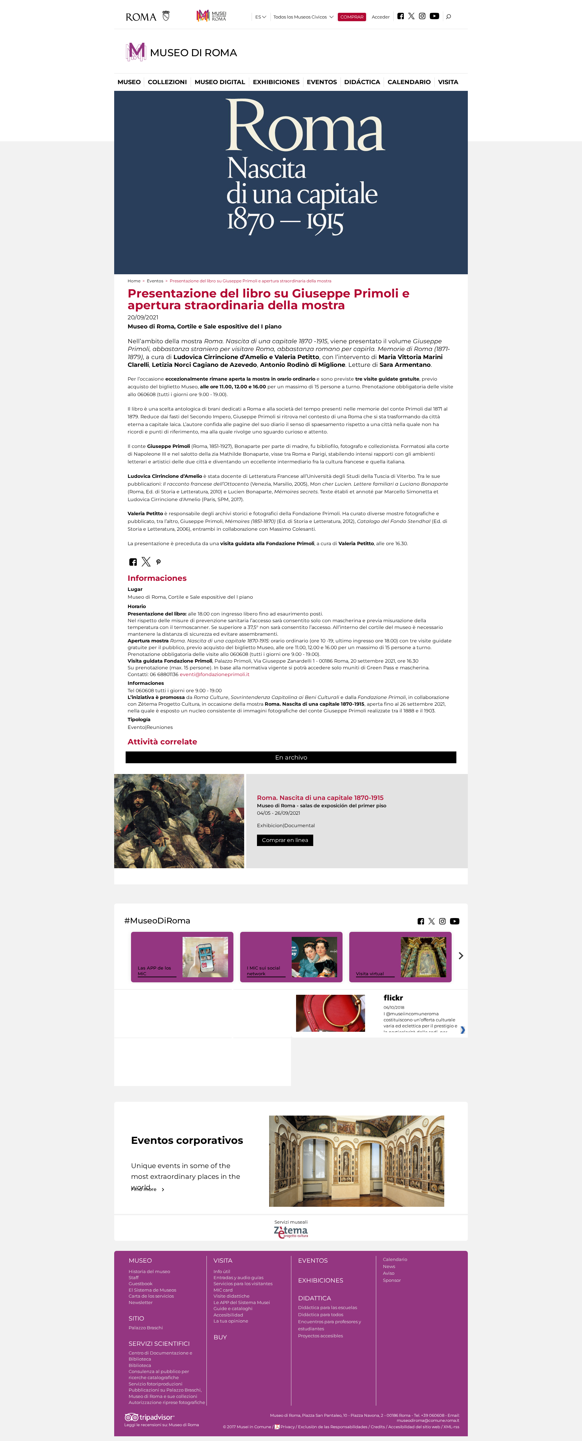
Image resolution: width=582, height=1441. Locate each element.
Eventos (322, 82)
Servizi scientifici (159, 1344)
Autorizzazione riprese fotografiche (167, 1402)
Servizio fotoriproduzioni (156, 1383)
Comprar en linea (285, 840)
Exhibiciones (276, 82)
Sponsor (392, 1280)
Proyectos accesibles (320, 1335)
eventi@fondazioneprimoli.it (215, 674)
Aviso (388, 1273)
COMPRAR (352, 17)
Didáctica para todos (320, 1314)
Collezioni (167, 82)
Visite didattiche (232, 1296)
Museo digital (220, 82)
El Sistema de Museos (152, 1290)
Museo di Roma (193, 52)
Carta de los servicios (151, 1296)
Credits (378, 1427)
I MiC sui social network (263, 970)
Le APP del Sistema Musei (242, 1302)
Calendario (409, 82)
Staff (133, 1277)
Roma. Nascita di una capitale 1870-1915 (320, 798)
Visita (448, 82)
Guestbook (141, 1283)
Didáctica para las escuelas (327, 1307)
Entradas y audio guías (238, 1277)
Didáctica (362, 82)
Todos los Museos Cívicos (300, 17)
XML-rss (451, 1427)
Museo (129, 82)
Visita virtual (370, 973)
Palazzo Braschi (146, 1327)
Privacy (288, 1427)
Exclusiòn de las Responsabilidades (332, 1427)
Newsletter (141, 1302)
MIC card (223, 1290)
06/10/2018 (420, 1020)
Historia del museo (149, 1271)
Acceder (381, 17)
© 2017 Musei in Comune (247, 1427)
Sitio (136, 1318)
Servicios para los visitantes (243, 1283)
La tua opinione (231, 1321)
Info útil (222, 1271)
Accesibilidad (228, 1314)
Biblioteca (140, 1365)
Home (134, 280)
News (389, 1266)
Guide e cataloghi (233, 1308)
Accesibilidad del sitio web (414, 1427)
